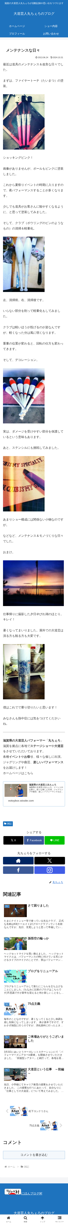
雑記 (9, 823)
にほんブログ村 (31, 1193)
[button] (60, 751)
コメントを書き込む (34, 1154)
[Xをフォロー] (49, 860)
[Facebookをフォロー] (18, 870)
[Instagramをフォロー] (49, 870)
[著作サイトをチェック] (18, 860)
